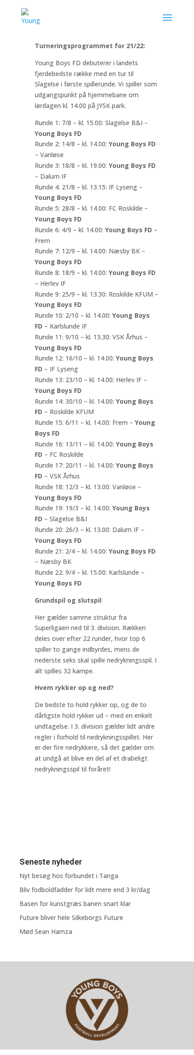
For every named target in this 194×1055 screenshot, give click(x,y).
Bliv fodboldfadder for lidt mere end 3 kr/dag (84, 889)
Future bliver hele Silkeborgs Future (71, 917)
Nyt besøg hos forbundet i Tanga (68, 875)
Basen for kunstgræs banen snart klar (75, 903)
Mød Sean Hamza (45, 931)
